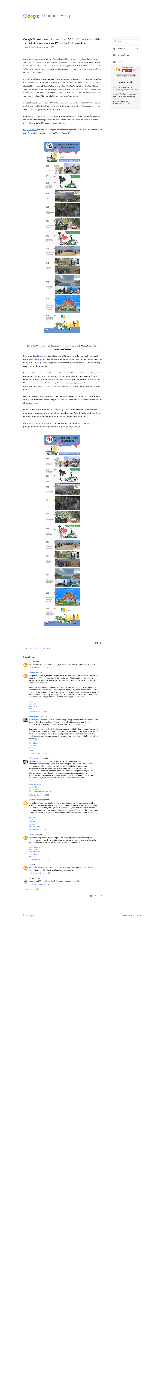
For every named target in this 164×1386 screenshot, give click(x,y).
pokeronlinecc (34, 787)
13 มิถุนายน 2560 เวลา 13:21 (39, 668)
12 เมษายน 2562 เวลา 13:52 (39, 860)
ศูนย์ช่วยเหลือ (125, 104)
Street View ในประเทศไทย (76, 89)
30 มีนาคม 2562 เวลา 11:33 (39, 830)
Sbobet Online (34, 741)
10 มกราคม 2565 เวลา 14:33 (39, 873)
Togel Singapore (35, 743)
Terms (139, 915)
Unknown (32, 673)
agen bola (32, 817)
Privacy (131, 915)
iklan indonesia (34, 847)
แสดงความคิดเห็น (32, 889)
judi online (32, 704)
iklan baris (32, 856)
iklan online (33, 849)
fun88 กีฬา (76, 881)
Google (124, 915)
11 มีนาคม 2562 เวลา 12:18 (39, 753)
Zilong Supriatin (35, 758)
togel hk (32, 708)
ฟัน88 (67, 868)
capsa (31, 701)
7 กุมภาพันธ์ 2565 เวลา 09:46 (39, 884)
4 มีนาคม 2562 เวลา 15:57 (38, 712)
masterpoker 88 (35, 785)
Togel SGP (32, 746)
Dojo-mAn (33, 661)
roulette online (34, 826)
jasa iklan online (35, 852)
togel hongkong (34, 706)
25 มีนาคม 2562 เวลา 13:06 (39, 795)
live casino (32, 824)
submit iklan (33, 854)
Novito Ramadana (36, 800)
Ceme (31, 750)
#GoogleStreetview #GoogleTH (40, 649)
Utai (30, 878)
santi (31, 864)
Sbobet (31, 748)
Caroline (32, 834)
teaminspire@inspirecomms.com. (126, 90)
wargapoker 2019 (35, 789)
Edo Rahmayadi (35, 716)
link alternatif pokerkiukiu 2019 (40, 792)
